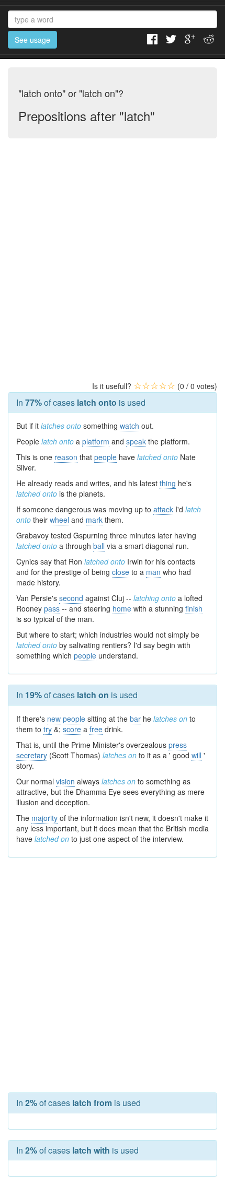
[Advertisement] (112, 266)
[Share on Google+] (190, 38)
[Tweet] (171, 38)
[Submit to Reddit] (208, 38)
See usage (32, 39)
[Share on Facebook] (152, 38)
